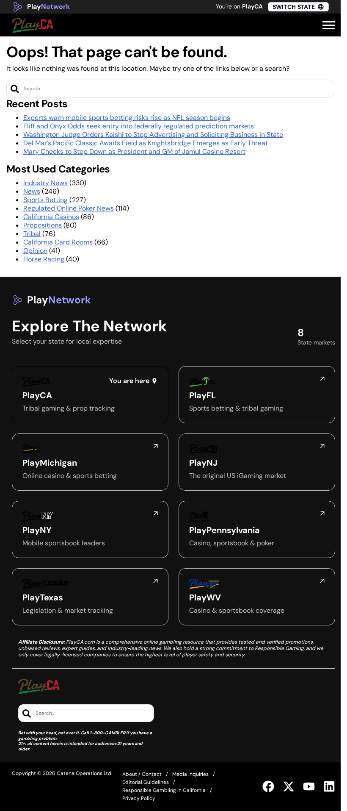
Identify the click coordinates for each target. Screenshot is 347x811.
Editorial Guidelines (145, 782)
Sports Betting (45, 199)
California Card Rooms (58, 242)
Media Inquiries (190, 774)
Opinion (35, 250)
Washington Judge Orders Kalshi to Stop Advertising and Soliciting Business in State (153, 134)
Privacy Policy (138, 798)
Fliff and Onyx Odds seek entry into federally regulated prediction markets (138, 126)
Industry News (45, 182)
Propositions (42, 225)
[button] (328, 25)
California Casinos (51, 216)
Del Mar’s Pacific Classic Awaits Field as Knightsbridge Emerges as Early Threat (145, 143)
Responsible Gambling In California (164, 790)
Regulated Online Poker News (68, 208)
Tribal (32, 233)
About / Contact (142, 774)
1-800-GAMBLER (107, 733)
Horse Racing (43, 259)
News (31, 191)
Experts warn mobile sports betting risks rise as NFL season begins (126, 117)
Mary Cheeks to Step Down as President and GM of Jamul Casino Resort (134, 151)
